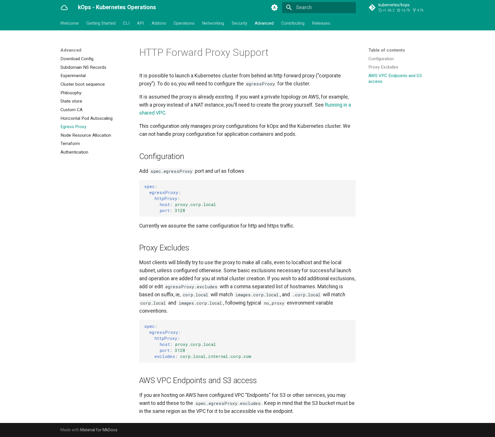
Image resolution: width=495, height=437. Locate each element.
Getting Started (101, 23)
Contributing (293, 23)
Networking (213, 23)
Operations (184, 23)
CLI (126, 23)
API (140, 23)
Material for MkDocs (98, 430)
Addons (159, 23)
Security (239, 23)
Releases (321, 23)
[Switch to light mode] (274, 7)
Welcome (69, 23)
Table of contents (386, 50)
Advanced (264, 23)
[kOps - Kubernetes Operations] (64, 7)
